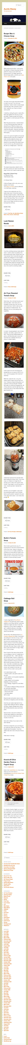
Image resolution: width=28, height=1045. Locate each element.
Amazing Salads (8, 894)
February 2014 (7, 1016)
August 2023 (7, 946)
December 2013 (7, 1017)
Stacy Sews (6, 885)
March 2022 (6, 973)
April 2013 (6, 1030)
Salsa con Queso (10, 186)
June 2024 (6, 944)
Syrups (5, 922)
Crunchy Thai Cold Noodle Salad (12, 863)
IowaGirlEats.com (14, 770)
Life (13, 213)
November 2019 (7, 1001)
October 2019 (7, 1003)
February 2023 (7, 955)
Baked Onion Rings (8, 870)
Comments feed (7, 1039)
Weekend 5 (6, 925)
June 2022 (6, 968)
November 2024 (7, 941)
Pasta (8, 214)
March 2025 (6, 937)
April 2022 (6, 972)
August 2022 (7, 965)
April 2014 (6, 1012)
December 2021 (7, 976)
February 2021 (7, 988)
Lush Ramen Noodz (9, 222)
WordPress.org (7, 1041)
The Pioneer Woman (9, 887)
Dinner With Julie (8, 877)
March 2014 (6, 1014)
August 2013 (7, 1024)
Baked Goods (7, 896)
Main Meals (17, 213)
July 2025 (6, 933)
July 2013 (6, 1025)
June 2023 (6, 949)
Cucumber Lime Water (9, 867)
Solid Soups (16, 214)
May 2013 (6, 1029)
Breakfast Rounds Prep (9, 865)
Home (5, 23)
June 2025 (6, 934)
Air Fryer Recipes (12, 531)
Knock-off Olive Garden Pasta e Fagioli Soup (10, 762)
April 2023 (6, 952)
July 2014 (6, 1007)
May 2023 (6, 950)
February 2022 (7, 975)
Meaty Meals (7, 907)
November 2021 (7, 978)
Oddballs (6, 909)
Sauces (11, 214)
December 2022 (7, 959)
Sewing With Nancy (8, 882)
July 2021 (6, 983)
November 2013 (7, 1019)
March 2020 (6, 996)
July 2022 (6, 967)
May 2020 (6, 993)
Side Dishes (7, 917)
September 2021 (8, 981)
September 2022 (8, 963)
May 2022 (6, 970)
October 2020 (7, 989)
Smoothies (6, 919)
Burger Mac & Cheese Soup (9, 34)
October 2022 (7, 962)
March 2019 (6, 1004)
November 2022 (7, 960)
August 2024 (7, 942)
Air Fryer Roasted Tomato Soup (11, 294)
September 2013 (8, 1022)
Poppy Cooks (7, 880)
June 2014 (6, 1009)
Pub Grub (6, 912)
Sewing (5, 915)
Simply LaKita (7, 884)
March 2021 (6, 986)
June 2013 (6, 1027)
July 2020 (6, 991)
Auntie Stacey (10, 9)
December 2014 (7, 1006)
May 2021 (6, 985)
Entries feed (7, 1038)
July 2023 (6, 947)
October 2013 (7, 1020)
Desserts (6, 898)
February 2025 (7, 939)
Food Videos (7, 902)
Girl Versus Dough (8, 879)
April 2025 (6, 936)
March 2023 (6, 954)
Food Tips (10, 213)
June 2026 (6, 931)
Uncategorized (7, 924)
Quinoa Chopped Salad (9, 868)
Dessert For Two (8, 876)
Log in (5, 1036)
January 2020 (7, 998)
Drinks (5, 899)
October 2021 (7, 980)
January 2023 (7, 957)
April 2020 (6, 994)
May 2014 (6, 1011)
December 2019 (7, 999)
